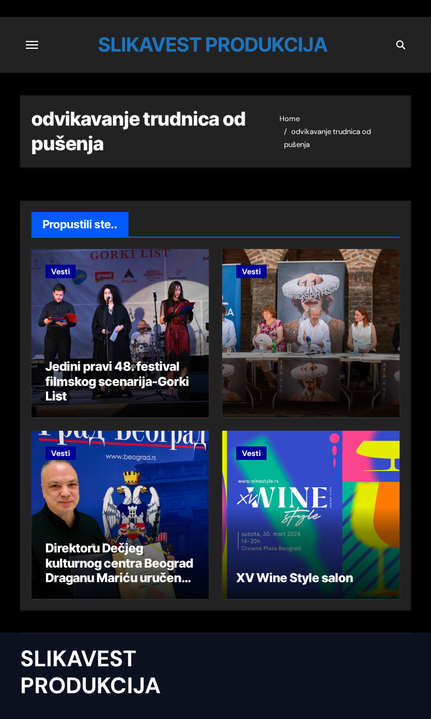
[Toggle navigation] (32, 45)
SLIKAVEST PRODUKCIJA (213, 44)
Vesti (60, 271)
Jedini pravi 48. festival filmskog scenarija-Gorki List (117, 381)
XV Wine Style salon (294, 577)
